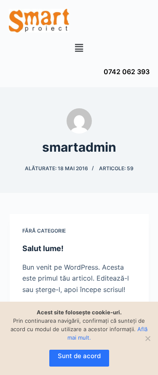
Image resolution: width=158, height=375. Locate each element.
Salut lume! (43, 248)
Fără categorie (44, 231)
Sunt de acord (79, 356)
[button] (79, 48)
